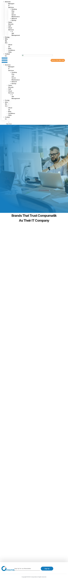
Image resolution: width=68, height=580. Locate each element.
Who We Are (6, 41)
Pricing (7, 100)
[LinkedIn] (63, 568)
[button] (4, 60)
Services (8, 65)
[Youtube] (66, 568)
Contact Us (7, 55)
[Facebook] (57, 568)
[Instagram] (60, 568)
